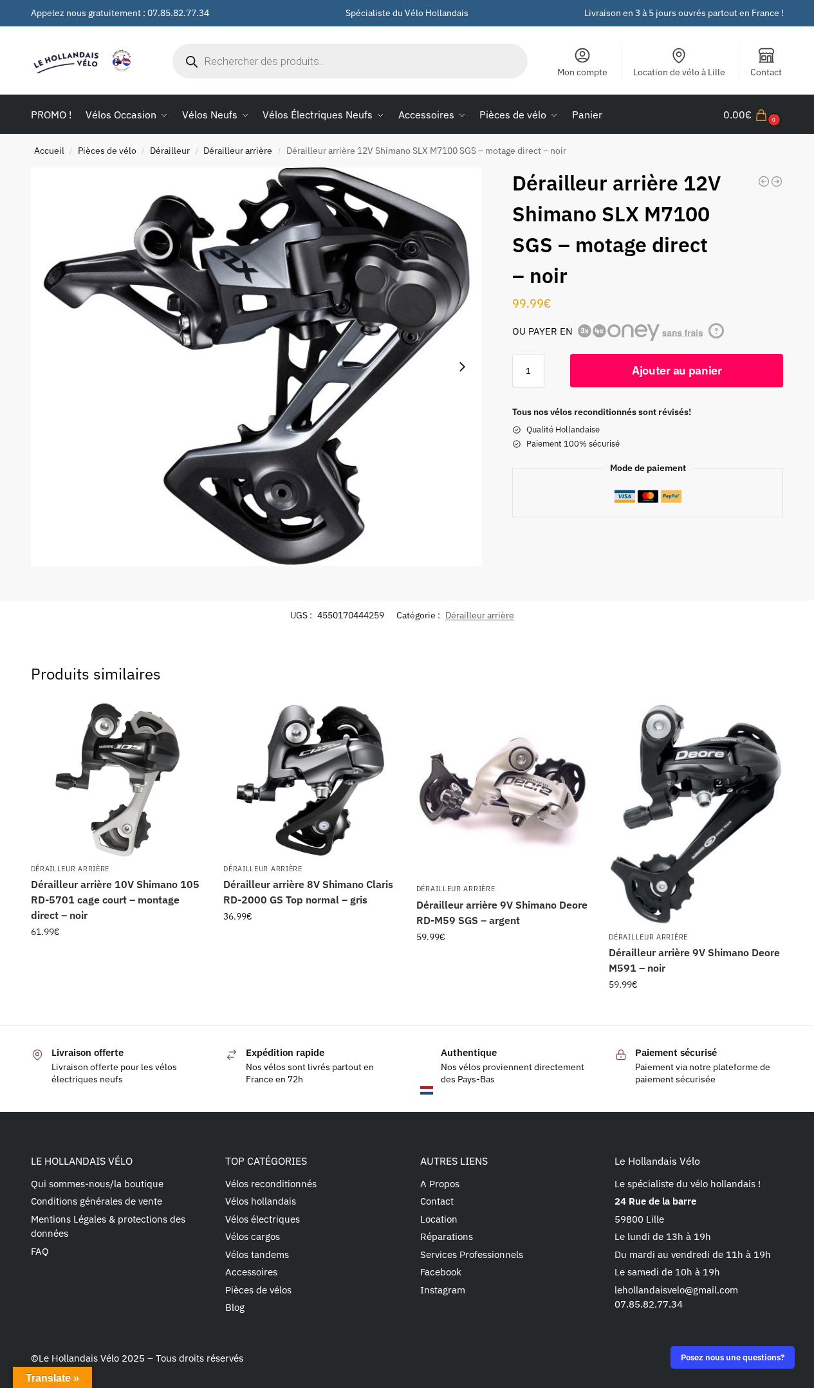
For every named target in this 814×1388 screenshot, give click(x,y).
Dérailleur (170, 150)
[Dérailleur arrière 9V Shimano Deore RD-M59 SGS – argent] (503, 790)
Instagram (442, 1290)
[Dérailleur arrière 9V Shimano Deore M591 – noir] (695, 814)
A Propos (439, 1184)
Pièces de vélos (258, 1290)
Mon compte (582, 72)
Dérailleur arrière (237, 150)
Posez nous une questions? (732, 1357)
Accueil (49, 150)
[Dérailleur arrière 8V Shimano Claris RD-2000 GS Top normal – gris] (310, 779)
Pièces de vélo (107, 150)
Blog (235, 1307)
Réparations (446, 1236)
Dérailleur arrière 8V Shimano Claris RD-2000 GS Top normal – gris (308, 892)
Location (439, 1219)
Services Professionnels (471, 1254)
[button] (753, 114)
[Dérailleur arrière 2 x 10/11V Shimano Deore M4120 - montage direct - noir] (776, 181)
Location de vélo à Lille (679, 72)
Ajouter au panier (677, 370)
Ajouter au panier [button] (117, 959)
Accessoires (251, 1272)
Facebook (440, 1272)
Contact (766, 72)
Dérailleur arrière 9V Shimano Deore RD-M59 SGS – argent (501, 912)
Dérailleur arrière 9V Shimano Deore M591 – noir (694, 960)
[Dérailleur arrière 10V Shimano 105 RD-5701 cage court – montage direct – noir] (118, 779)
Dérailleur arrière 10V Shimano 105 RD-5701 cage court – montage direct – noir (115, 899)
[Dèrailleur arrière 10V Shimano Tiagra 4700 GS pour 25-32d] (763, 181)
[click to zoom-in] (257, 366)
